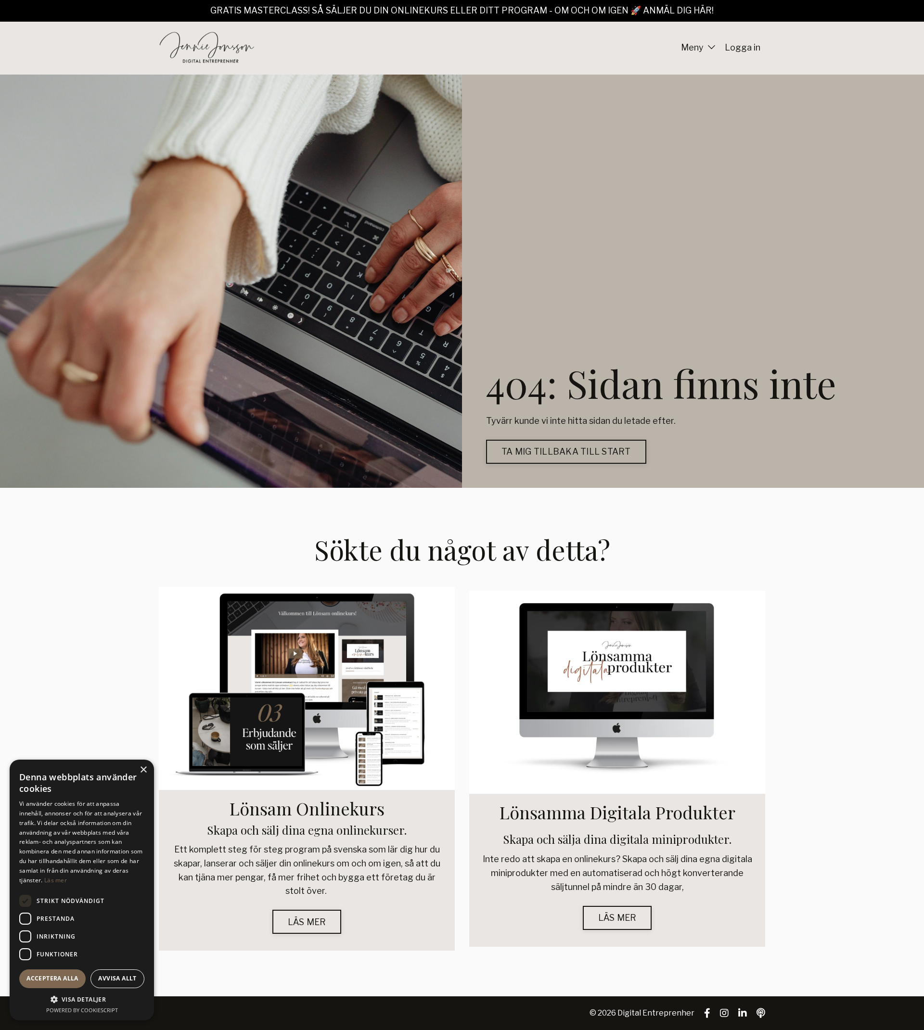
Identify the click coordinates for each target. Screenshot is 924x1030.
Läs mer (55, 880)
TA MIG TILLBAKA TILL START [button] (566, 451)
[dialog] (82, 890)
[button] (81, 999)
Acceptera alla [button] (52, 978)
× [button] (143, 770)
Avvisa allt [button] (117, 978)
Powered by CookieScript (82, 1010)
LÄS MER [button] (307, 922)
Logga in (742, 47)
